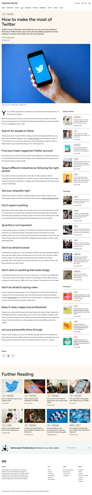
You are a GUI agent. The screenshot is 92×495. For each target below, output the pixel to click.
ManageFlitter (12, 297)
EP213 (76, 337)
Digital (78, 425)
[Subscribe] (88, 447)
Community (51, 473)
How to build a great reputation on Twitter (31, 399)
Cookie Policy (66, 473)
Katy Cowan (11, 37)
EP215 (76, 306)
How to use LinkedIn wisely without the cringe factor (11, 429)
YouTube (80, 473)
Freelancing (10, 14)
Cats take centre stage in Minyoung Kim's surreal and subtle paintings (81, 275)
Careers (9, 425)
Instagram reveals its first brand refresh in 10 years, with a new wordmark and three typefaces (82, 230)
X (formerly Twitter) (83, 475)
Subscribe (77, 3)
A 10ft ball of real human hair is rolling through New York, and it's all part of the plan (81, 201)
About (49, 470)
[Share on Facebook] (13, 356)
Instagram (80, 470)
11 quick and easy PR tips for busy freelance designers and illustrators (34, 430)
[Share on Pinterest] (8, 356)
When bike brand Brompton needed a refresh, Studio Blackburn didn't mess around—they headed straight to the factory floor (82, 260)
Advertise (50, 477)
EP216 (76, 292)
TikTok (80, 472)
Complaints (66, 475)
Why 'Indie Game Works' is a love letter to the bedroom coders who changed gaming (81, 149)
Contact (50, 472)
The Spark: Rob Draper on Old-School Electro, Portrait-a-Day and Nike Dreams (82, 296)
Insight (76, 159)
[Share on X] (3, 356)
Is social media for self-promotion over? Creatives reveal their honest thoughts (56, 430)
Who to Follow (34, 138)
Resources (77, 145)
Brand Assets (51, 479)
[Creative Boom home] (9, 3)
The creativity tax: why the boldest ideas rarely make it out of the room (82, 135)
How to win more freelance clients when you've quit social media (57, 400)
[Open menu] (89, 3)
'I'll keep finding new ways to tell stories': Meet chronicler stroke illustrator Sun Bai (81, 121)
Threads (80, 479)
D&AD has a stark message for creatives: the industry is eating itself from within (82, 244)
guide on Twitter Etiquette (49, 198)
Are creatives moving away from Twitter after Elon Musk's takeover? (79, 430)
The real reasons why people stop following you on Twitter (79, 399)
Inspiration (77, 117)
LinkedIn (80, 477)
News (76, 174)
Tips (4, 14)
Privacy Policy (66, 472)
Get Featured (51, 475)
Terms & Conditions (68, 470)
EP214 (76, 321)
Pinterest (80, 481)
